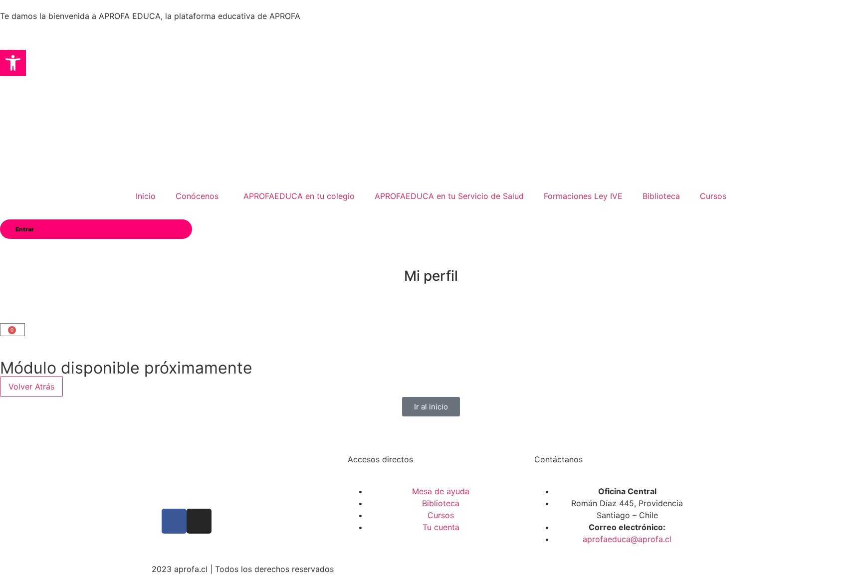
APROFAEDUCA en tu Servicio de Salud (449, 196)
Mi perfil (431, 275)
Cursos (713, 196)
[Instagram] (199, 521)
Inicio (146, 196)
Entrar (24, 229)
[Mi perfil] (431, 251)
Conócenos (197, 196)
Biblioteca (661, 196)
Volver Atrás (31, 386)
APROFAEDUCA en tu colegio (299, 196)
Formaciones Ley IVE (583, 196)
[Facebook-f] (174, 521)
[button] (13, 63)
